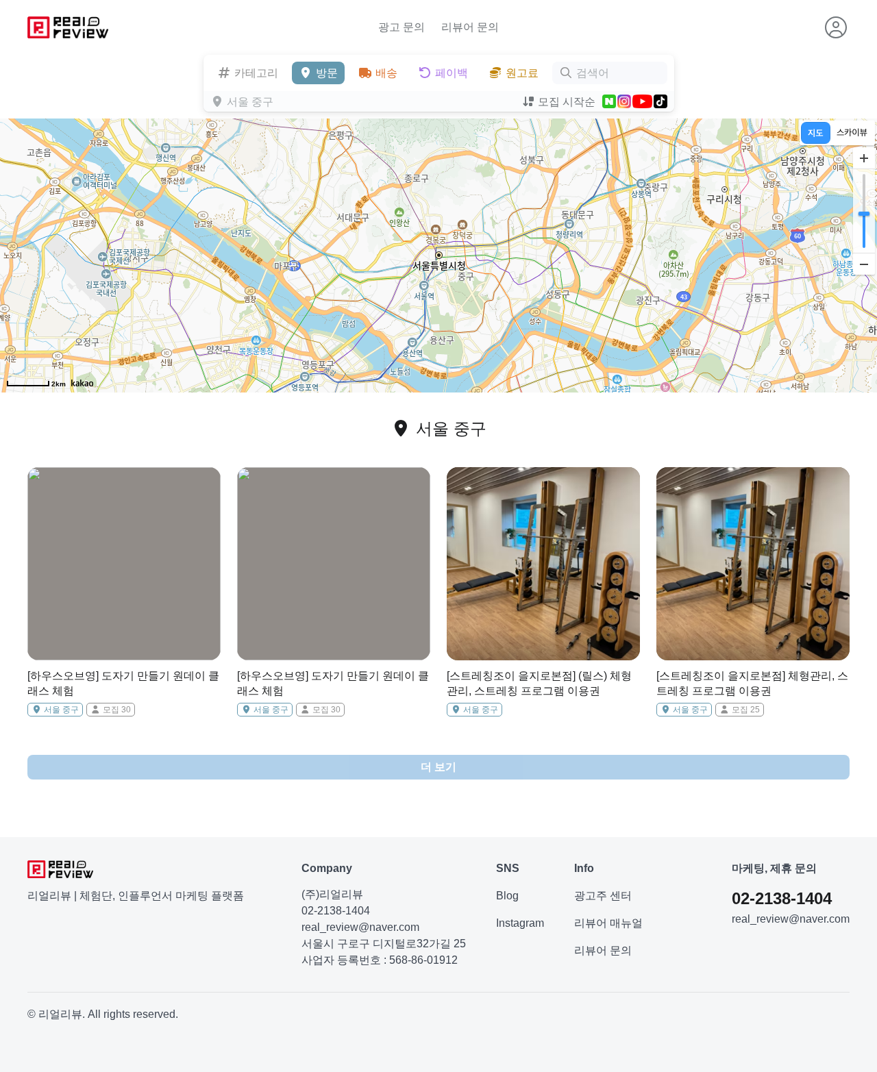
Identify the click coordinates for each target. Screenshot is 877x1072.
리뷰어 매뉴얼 (608, 923)
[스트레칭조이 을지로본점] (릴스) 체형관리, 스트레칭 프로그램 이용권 (539, 683)
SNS (507, 868)
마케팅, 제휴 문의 (774, 868)
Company (326, 868)
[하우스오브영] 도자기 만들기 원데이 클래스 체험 (123, 683)
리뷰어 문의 (470, 27)
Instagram (520, 923)
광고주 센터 (603, 895)
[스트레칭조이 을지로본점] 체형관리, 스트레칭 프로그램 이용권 (752, 683)
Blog (507, 895)
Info (584, 868)
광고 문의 (401, 27)
